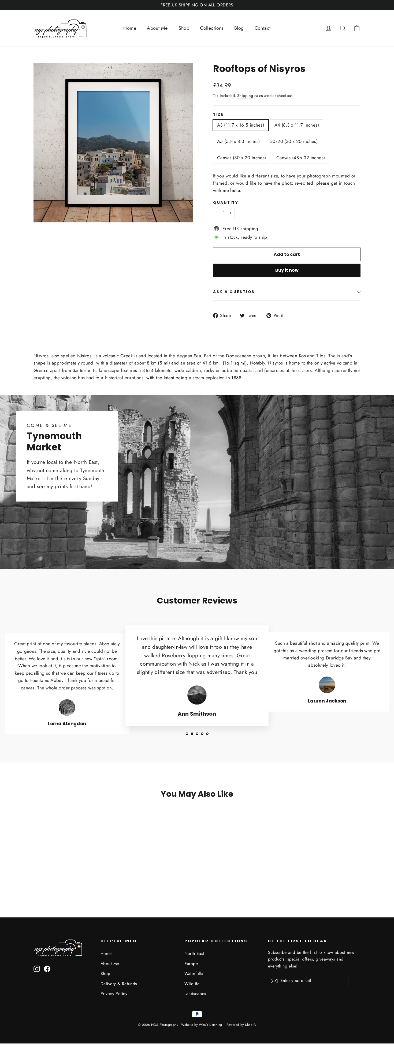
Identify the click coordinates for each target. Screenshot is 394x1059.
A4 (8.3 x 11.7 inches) (296, 125)
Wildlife (192, 984)
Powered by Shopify (241, 1024)
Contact (263, 28)
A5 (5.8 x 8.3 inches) (238, 141)
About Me (157, 28)
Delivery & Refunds (119, 984)
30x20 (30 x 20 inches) (294, 141)
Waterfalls (193, 973)
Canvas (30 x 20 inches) (241, 157)
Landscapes (195, 993)
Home (129, 28)
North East (194, 953)
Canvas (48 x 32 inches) (300, 157)
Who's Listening (210, 1024)
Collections (212, 28)
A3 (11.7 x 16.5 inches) (240, 125)
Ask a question (234, 291)
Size (218, 114)
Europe (191, 964)
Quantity (226, 203)
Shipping (245, 95)
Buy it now (287, 270)
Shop (184, 28)
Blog (239, 28)
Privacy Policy (114, 993)
